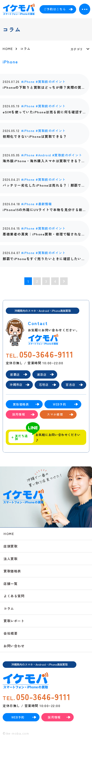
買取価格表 (12, 571)
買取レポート (14, 620)
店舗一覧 (10, 583)
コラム (9, 608)
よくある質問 (14, 595)
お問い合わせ (14, 645)
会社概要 (10, 633)
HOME (9, 533)
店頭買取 (10, 546)
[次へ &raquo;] (64, 281)
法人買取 (10, 558)
